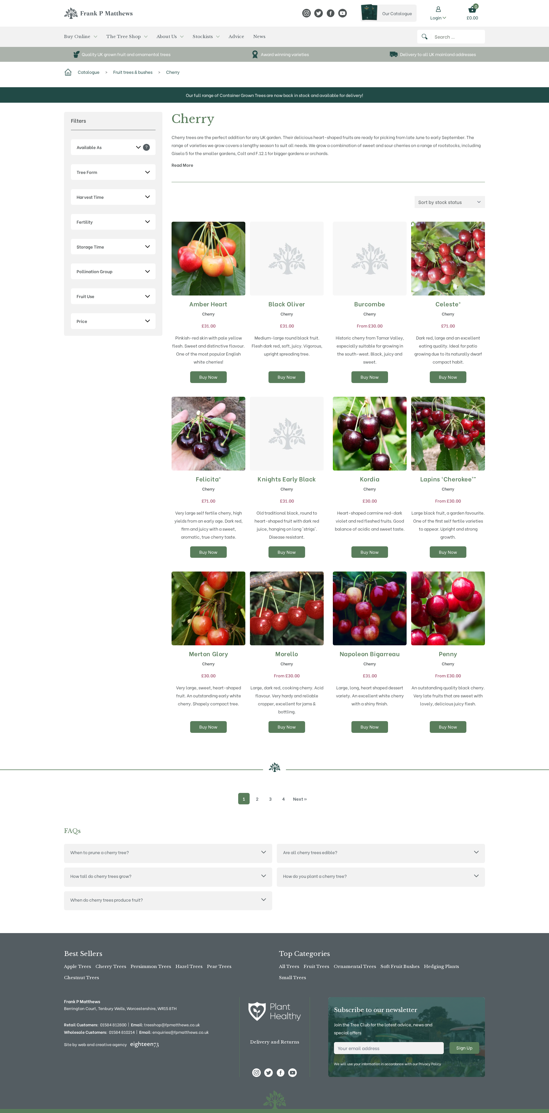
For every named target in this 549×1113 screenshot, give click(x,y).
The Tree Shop (123, 36)
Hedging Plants (441, 966)
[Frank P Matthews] (98, 13)
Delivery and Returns (274, 1042)
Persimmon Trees (151, 966)
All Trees (289, 966)
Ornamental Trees (355, 966)
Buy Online (77, 36)
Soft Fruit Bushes (400, 966)
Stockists (203, 36)
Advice (236, 36)
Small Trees (292, 977)
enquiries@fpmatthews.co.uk (174, 1032)
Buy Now (208, 377)
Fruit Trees (316, 966)
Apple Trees (77, 966)
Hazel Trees (189, 966)
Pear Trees (219, 966)
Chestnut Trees (81, 977)
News (259, 36)
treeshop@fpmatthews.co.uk (165, 1025)
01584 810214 (122, 1032)
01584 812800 (113, 1025)
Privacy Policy (430, 1063)
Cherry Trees (111, 966)
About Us (167, 36)
